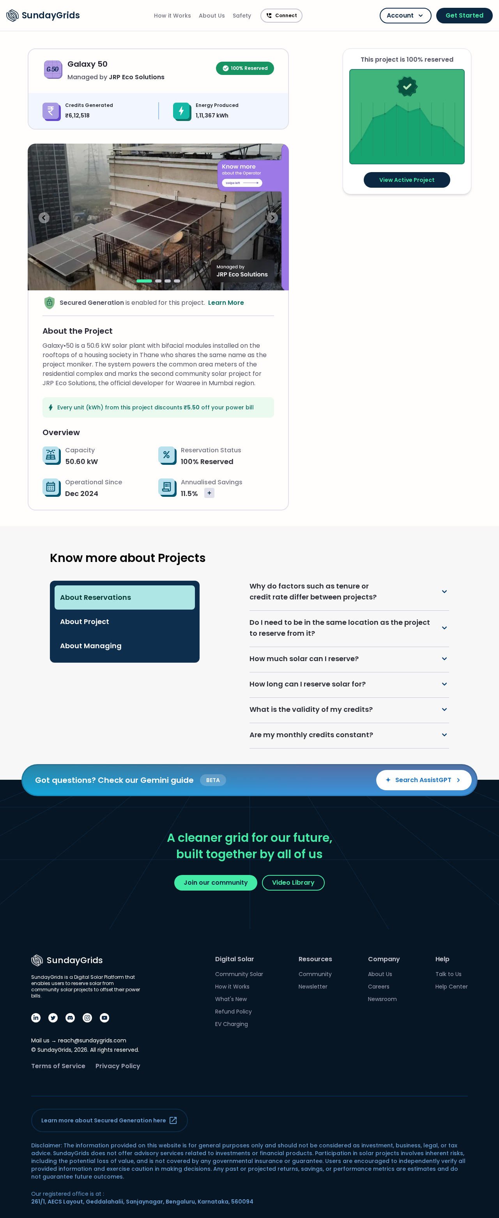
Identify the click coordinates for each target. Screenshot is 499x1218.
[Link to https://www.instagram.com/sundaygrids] (87, 1017)
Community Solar (239, 974)
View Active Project (407, 180)
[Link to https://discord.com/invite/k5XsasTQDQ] (70, 1017)
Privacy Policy (118, 1066)
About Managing (91, 646)
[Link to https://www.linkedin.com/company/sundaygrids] (36, 1017)
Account (400, 15)
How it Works (232, 986)
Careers (378, 986)
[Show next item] (272, 217)
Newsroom (382, 999)
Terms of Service (58, 1066)
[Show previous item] (44, 217)
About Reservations (95, 597)
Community (315, 974)
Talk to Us (448, 974)
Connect (286, 15)
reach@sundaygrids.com (92, 1040)
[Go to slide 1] (144, 281)
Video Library (293, 882)
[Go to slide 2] (158, 281)
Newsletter (313, 986)
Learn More (226, 302)
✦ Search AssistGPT (418, 779)
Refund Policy (233, 1011)
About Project (84, 621)
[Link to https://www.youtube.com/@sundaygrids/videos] (104, 1017)
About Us (380, 974)
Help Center (451, 986)
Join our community (216, 882)
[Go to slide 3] (168, 281)
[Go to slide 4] (177, 281)
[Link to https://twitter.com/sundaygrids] (53, 1017)
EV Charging (231, 1024)
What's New (231, 999)
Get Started (464, 15)
